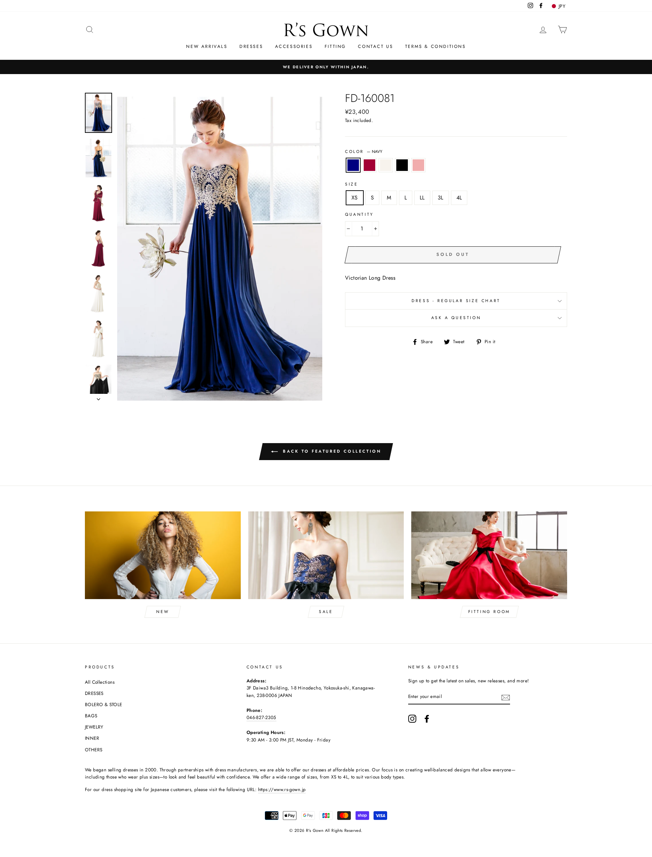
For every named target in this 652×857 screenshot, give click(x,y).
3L (440, 198)
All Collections (99, 682)
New (162, 612)
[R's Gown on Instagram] (412, 719)
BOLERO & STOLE (103, 704)
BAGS (91, 715)
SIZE (351, 184)
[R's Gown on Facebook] (427, 719)
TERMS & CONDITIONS (435, 46)
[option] (326, 67)
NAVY (353, 165)
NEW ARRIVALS (206, 46)
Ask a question (456, 318)
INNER (92, 738)
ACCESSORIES (294, 46)
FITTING (335, 46)
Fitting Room (489, 612)
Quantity (359, 214)
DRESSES (251, 46)
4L (459, 198)
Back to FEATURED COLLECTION (330, 451)
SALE (326, 612)
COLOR (363, 151)
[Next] (98, 397)
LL (422, 198)
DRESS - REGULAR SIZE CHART (456, 301)
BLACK (402, 165)
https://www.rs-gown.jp (282, 789)
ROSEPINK (418, 165)
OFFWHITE (386, 165)
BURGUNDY (369, 165)
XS (354, 198)
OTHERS (93, 749)
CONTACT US (375, 46)
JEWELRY (94, 726)
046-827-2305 (261, 717)
